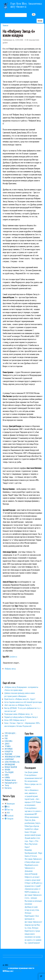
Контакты (8, 788)
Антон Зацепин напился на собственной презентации (23, 702)
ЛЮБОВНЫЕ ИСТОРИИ (12, 756)
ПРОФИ (7, 769)
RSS (8, 806)
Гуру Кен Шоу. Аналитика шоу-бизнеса (26, 5)
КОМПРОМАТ (9, 759)
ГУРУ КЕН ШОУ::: (10, 733)
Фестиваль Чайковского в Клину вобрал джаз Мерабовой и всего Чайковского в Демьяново (33, 865)
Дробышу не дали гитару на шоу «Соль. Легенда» (32, 910)
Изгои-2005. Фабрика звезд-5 (15, 720)
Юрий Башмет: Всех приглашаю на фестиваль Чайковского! (33, 919)
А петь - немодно (31, 898)
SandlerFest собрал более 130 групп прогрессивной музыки (33, 832)
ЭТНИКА (8, 746)
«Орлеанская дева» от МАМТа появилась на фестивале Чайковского (33, 892)
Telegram (9, 818)
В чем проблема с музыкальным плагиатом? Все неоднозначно (33, 778)
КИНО (7, 775)
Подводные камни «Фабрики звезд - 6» (18, 714)
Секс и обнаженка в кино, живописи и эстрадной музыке (31, 793)
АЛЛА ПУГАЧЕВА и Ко (12, 762)
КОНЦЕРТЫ (9, 751)
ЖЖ (8, 812)
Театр (7, 785)
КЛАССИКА (8, 741)
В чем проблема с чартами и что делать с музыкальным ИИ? (33, 811)
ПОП (6, 736)
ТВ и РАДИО (9, 772)
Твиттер (9, 809)
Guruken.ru (13, 656)
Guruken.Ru (18, 971)
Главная (5, 25)
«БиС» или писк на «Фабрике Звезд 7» (18, 705)
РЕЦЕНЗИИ (8, 754)
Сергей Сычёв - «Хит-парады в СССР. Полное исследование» (33, 802)
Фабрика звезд (10, 668)
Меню (40, 20)
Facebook (9, 815)
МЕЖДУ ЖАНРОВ (11, 767)
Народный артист (11, 782)
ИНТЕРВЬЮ (9, 749)
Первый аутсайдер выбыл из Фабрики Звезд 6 (21, 717)
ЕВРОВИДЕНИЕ (10, 764)
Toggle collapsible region (41, 976)
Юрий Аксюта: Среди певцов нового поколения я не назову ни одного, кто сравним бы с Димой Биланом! (33, 937)
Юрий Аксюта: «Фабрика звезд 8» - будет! (19, 699)
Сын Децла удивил (31, 772)
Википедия (10, 803)
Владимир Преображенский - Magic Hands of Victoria (33, 853)
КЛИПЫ (7, 777)
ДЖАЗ (7, 743)
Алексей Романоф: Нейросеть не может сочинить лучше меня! (32, 877)
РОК (6, 738)
